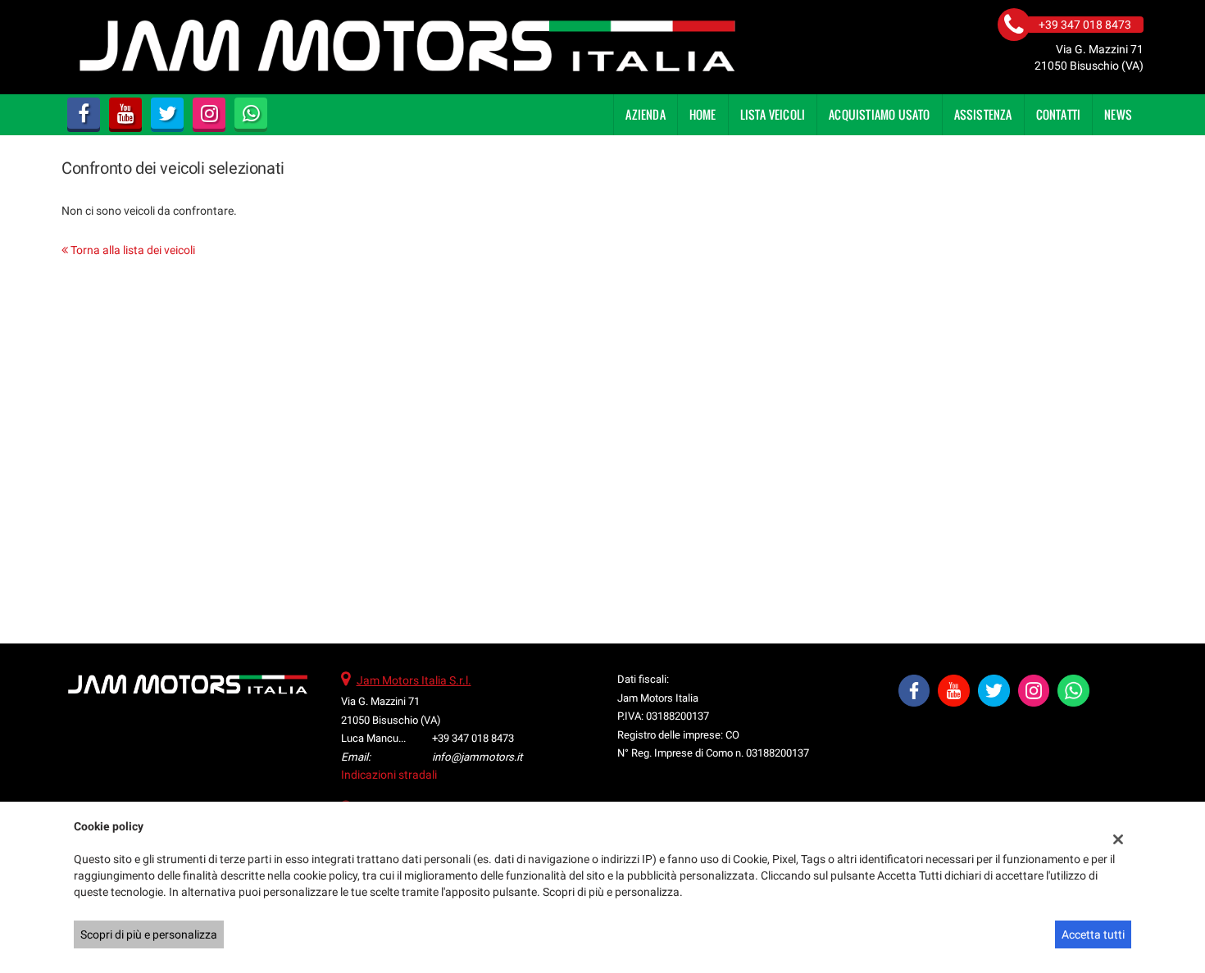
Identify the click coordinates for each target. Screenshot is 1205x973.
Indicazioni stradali (389, 774)
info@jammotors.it (477, 757)
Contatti (1058, 114)
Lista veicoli (773, 114)
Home (702, 114)
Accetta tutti (1093, 934)
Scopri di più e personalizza (148, 934)
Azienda (645, 114)
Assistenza (983, 114)
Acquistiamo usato (879, 114)
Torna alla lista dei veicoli (131, 250)
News (1118, 114)
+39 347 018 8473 (473, 738)
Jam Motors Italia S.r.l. (414, 680)
